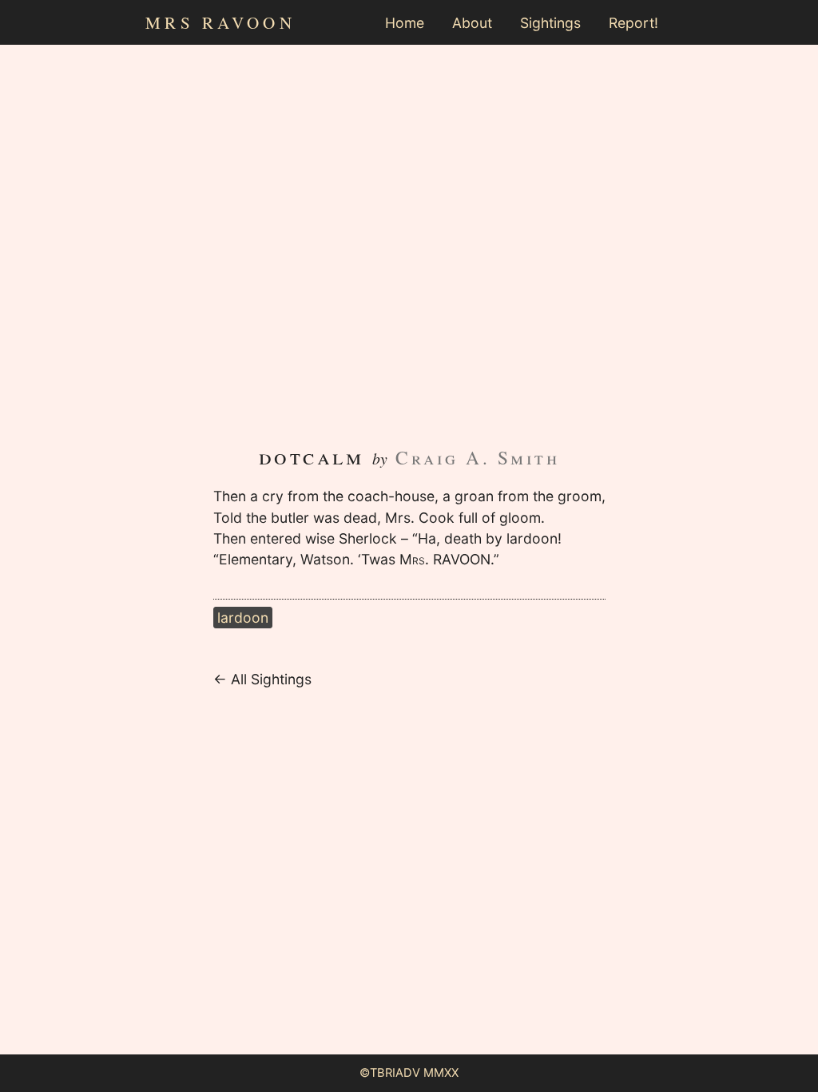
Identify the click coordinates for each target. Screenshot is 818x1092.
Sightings (550, 22)
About (472, 22)
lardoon (242, 617)
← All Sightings (262, 679)
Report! (633, 22)
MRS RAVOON (220, 22)
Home (404, 22)
